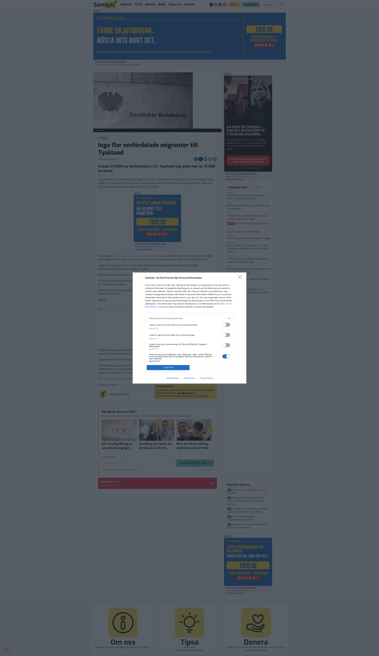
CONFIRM (168, 368)
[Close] (241, 278)
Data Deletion (172, 378)
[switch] (226, 325)
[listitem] (189, 318)
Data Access (189, 378)
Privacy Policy (206, 378)
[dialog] (189, 328)
